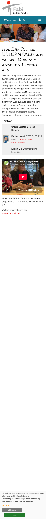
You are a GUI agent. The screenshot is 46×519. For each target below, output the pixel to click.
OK (14, 515)
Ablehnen (12, 510)
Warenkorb (11, 20)
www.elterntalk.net (11, 213)
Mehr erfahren (7, 505)
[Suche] (24, 19)
